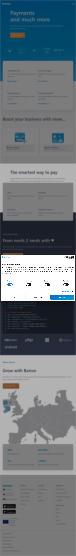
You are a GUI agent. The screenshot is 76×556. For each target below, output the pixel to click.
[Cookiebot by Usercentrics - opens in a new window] (66, 257)
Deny (13, 297)
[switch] (28, 284)
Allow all (62, 297)
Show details (66, 291)
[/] (7, 485)
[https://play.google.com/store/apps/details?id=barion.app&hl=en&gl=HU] (9, 512)
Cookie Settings (61, 524)
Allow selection (38, 297)
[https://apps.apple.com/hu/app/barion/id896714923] (9, 506)
